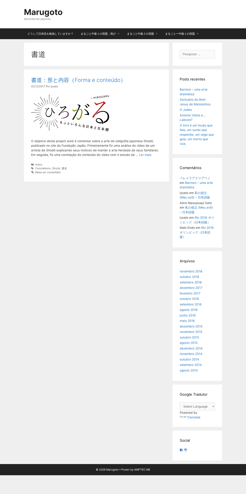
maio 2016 (187, 321)
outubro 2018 (189, 277)
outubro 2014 (189, 359)
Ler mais (145, 155)
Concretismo (43, 168)
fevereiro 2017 (190, 293)
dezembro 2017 (191, 288)
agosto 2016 (189, 310)
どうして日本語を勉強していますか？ (50, 33)
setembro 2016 (191, 304)
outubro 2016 (189, 299)
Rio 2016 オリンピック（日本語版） (197, 232)
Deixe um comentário (48, 172)
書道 (64, 168)
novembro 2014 (191, 354)
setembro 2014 (191, 365)
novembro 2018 (191, 271)
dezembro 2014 (191, 348)
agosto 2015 (189, 343)
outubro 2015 (189, 337)
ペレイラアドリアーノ (195, 178)
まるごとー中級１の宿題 (180, 33)
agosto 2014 (189, 370)
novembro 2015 (191, 332)
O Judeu (186, 110)
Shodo (56, 168)
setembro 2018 (191, 282)
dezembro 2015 (191, 326)
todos (38, 164)
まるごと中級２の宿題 (140, 33)
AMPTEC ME (142, 469)
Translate (193, 417)
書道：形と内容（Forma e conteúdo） (78, 80)
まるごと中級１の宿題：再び (98, 33)
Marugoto (43, 12)
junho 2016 (188, 315)
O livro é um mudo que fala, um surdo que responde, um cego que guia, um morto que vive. (197, 135)
